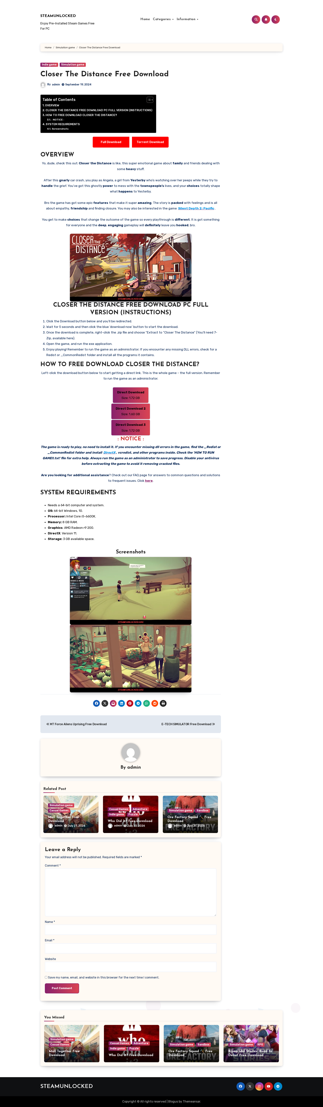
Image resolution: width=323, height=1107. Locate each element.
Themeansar (191, 1101)
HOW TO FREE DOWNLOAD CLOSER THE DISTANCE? (81, 115)
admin (56, 84)
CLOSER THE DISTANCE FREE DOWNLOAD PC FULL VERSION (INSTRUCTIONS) (99, 110)
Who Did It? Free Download (130, 821)
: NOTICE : (58, 119)
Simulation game (72, 64)
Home (145, 19)
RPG (260, 1044)
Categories (162, 19)
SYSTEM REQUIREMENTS (63, 124)
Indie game (49, 64)
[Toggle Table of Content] (148, 100)
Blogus (173, 1101)
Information (187, 19)
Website (50, 959)
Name (50, 922)
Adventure (140, 809)
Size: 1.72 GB (130, 395)
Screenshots (60, 128)
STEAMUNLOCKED (58, 16)
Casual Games (59, 810)
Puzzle (133, 814)
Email (49, 940)
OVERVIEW (52, 105)
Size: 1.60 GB (131, 411)
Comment (53, 865)
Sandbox (202, 810)
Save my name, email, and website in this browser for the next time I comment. (103, 977)
